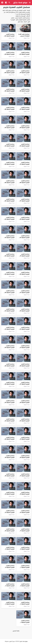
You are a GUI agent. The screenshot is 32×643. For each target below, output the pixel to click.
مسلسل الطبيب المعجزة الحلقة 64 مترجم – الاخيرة (9, 36)
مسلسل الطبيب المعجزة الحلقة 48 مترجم (9, 182)
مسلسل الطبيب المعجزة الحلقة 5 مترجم (25, 586)
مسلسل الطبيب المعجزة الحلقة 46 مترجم (9, 201)
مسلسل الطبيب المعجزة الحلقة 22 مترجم (9, 421)
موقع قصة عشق (20, 2)
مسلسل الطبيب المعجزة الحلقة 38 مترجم (9, 274)
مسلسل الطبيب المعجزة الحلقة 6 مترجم (9, 567)
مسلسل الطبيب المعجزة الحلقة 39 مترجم (24, 274)
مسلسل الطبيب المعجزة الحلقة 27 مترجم (24, 384)
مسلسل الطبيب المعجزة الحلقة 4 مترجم (9, 586)
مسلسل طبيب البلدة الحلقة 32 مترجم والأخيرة (23, 36)
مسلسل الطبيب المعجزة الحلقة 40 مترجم (9, 256)
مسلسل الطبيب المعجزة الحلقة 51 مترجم (24, 164)
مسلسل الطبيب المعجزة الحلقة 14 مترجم (9, 494)
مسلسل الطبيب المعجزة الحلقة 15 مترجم (24, 494)
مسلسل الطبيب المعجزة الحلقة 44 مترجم (9, 219)
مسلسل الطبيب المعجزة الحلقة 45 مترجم (24, 219)
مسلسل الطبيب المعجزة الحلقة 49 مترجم (24, 182)
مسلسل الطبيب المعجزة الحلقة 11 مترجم (24, 531)
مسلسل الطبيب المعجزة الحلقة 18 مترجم (9, 457)
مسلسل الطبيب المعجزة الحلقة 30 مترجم (9, 347)
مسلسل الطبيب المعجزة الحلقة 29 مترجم (24, 366)
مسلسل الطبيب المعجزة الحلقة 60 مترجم (9, 72)
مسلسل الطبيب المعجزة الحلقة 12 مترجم (9, 512)
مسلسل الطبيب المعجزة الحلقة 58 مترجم (9, 91)
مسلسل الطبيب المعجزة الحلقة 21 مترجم (24, 439)
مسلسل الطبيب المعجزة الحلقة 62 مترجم (9, 54)
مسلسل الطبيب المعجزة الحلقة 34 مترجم (9, 311)
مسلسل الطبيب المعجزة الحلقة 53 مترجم (24, 146)
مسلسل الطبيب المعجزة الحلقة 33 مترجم (24, 329)
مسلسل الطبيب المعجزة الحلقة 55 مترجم (24, 127)
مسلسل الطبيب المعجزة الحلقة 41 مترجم (24, 256)
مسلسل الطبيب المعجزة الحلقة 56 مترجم (9, 109)
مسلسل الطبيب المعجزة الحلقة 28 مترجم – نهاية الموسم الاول (9, 366)
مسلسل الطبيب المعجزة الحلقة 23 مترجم (24, 421)
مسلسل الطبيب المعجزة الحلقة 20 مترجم (9, 439)
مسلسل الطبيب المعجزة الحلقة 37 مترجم (24, 292)
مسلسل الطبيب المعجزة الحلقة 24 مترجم (9, 402)
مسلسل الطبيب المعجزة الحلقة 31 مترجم (24, 347)
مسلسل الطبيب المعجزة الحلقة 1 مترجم (25, 622)
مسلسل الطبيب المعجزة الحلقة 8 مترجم (9, 549)
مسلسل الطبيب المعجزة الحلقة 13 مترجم (24, 512)
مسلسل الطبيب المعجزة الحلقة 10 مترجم (9, 531)
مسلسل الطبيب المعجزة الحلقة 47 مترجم (24, 201)
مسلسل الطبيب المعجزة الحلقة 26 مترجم (9, 384)
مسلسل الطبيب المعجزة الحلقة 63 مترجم (24, 54)
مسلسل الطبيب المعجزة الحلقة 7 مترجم (25, 567)
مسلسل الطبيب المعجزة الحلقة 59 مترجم (24, 91)
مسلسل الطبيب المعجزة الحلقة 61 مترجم (24, 72)
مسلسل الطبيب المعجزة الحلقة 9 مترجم (24, 549)
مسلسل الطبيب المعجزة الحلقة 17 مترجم (24, 476)
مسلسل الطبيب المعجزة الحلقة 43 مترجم (24, 237)
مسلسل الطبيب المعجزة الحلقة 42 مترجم (9, 237)
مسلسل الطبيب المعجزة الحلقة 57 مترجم (24, 109)
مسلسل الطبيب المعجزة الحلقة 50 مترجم (9, 164)
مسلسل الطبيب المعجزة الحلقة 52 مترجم (9, 146)
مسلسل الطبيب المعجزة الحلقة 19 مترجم (24, 457)
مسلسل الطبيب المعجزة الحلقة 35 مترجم (24, 311)
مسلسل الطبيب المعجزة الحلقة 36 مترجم (9, 292)
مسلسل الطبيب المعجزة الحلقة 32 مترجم (9, 329)
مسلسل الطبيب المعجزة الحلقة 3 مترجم (24, 604)
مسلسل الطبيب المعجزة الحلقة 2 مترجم (10, 604)
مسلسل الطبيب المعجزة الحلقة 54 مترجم (9, 127)
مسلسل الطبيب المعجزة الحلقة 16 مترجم (9, 476)
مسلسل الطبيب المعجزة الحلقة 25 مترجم (24, 402)
